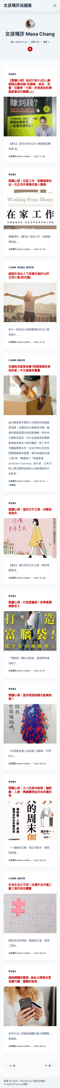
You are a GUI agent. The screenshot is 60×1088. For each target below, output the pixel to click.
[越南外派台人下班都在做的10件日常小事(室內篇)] (30, 302)
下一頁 (48, 1066)
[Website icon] (30, 49)
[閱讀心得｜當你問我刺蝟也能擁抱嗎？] (30, 724)
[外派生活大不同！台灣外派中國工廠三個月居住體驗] (30, 913)
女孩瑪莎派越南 (18, 5)
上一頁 (12, 1066)
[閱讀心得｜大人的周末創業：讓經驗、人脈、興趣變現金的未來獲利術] (30, 820)
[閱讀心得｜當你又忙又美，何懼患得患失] (30, 538)
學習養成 (12, 74)
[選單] (55, 5)
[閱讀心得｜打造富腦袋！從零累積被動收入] (30, 631)
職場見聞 (30, 267)
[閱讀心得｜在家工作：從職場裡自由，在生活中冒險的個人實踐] (30, 209)
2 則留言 (12, 485)
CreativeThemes (13, 1084)
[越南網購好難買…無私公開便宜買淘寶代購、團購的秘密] (30, 1006)
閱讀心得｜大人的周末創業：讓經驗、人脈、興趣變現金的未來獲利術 (30, 791)
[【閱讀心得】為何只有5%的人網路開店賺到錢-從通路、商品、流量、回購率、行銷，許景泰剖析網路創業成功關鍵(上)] (30, 116)
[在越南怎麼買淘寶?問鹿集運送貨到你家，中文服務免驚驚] (30, 395)
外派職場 (12, 267)
